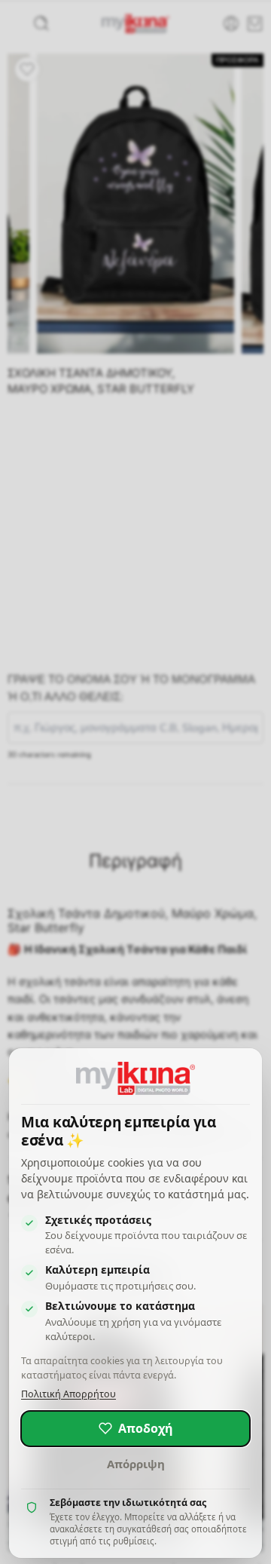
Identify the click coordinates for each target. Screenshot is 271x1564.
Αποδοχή (145, 1428)
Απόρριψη (136, 1463)
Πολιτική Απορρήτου (68, 1394)
